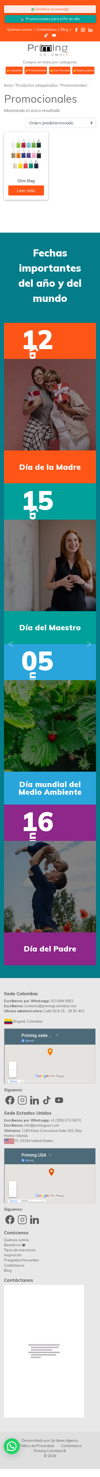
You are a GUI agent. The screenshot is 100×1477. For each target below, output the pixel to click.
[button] (11, 644)
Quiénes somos (19, 29)
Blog (64, 29)
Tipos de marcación (20, 1250)
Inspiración (13, 1255)
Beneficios (13, 1245)
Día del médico (50, 949)
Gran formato (61, 70)
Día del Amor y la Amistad (50, 627)
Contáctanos (46, 29)
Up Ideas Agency (64, 1440)
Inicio (8, 85)
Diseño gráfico (85, 70)
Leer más (26, 190)
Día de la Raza (50, 788)
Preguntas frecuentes (21, 1260)
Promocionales (37, 70)
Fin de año (53, 19)
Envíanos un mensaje (52, 9)
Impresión (15, 70)
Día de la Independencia (50, 467)
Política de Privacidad (36, 1446)
